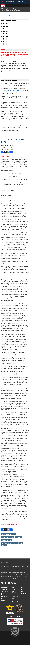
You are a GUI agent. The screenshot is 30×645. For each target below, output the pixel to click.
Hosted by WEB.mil (14, 616)
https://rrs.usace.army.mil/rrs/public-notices (12, 59)
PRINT (3, 156)
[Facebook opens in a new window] (2, 582)
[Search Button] (25, 6)
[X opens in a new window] (12, 582)
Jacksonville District (9, 534)
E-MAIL (8, 156)
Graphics (14, 524)
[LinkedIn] (9, 582)
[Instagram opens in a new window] (5, 582)
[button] (14, 3)
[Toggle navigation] (27, 6)
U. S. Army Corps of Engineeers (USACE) (12, 544)
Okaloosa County (8, 537)
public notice (6, 540)
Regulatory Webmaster (13, 90)
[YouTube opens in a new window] (15, 582)
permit (18, 537)
